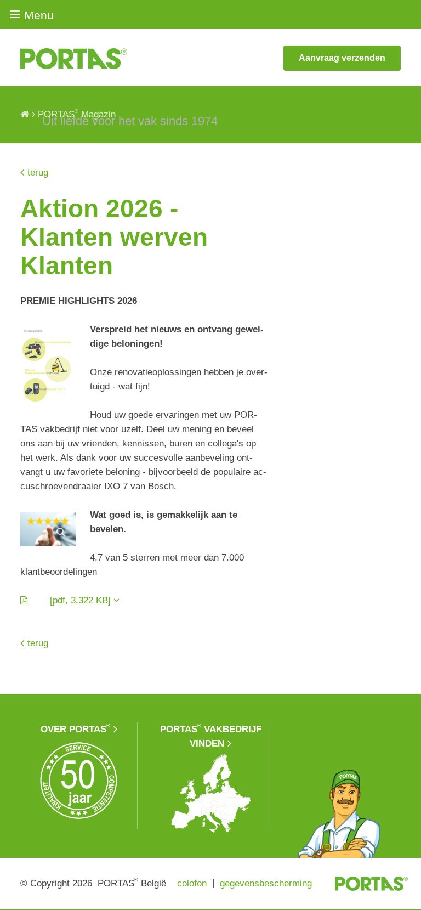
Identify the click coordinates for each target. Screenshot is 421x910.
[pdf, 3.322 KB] (71, 600)
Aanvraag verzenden (342, 58)
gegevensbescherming (266, 883)
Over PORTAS (75, 728)
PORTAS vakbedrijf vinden (210, 736)
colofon (192, 883)
